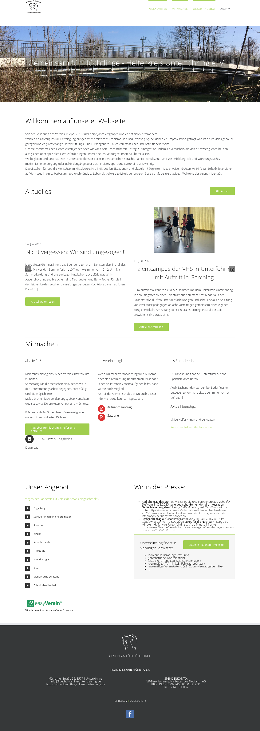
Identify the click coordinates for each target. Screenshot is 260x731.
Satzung (113, 415)
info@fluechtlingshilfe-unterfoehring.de (76, 681)
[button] (28, 269)
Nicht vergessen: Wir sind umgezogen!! (75, 252)
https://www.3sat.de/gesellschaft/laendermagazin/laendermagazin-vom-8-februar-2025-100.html (188, 528)
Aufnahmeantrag (119, 407)
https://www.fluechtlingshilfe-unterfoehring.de (75, 684)
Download (31, 447)
